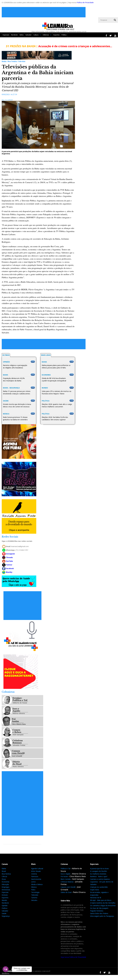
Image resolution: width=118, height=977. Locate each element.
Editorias (46, 35)
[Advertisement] (44, 12)
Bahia (21, 35)
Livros (33, 882)
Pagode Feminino (96, 911)
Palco (33, 890)
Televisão (34, 895)
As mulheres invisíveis (98, 874)
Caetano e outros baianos (100, 879)
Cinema (34, 874)
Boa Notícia (6, 874)
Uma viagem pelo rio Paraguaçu (102, 916)
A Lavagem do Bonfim (98, 871)
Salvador (28, 35)
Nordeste (14, 35)
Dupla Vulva (94, 890)
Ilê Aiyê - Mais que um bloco (100, 900)
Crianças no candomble (99, 887)
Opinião (4, 905)
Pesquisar (115, 20)
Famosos (34, 876)
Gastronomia (36, 879)
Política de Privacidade (85, 2)
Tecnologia (35, 892)
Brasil (4, 871)
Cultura (36, 35)
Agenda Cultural (37, 868)
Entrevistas (6, 890)
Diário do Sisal (66, 892)
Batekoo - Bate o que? (98, 876)
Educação (5, 884)
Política (64, 35)
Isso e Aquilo (65, 874)
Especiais (6, 35)
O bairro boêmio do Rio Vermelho (102, 903)
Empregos (5, 887)
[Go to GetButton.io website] (5, 973)
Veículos (34, 900)
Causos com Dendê (68, 887)
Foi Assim (64, 876)
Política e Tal (65, 868)
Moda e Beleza (36, 884)
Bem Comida (65, 879)
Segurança (6, 916)
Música (33, 887)
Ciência (4, 876)
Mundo (4, 900)
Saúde (4, 913)
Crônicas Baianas (67, 882)
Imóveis (5, 895)
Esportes (56, 35)
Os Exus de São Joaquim (99, 908)
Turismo (34, 897)
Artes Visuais (36, 871)
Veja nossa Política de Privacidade (73, 957)
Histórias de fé (95, 897)
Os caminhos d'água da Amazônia (102, 905)
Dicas (4, 879)
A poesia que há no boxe (99, 868)
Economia (5, 882)
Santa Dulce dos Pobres (99, 913)
